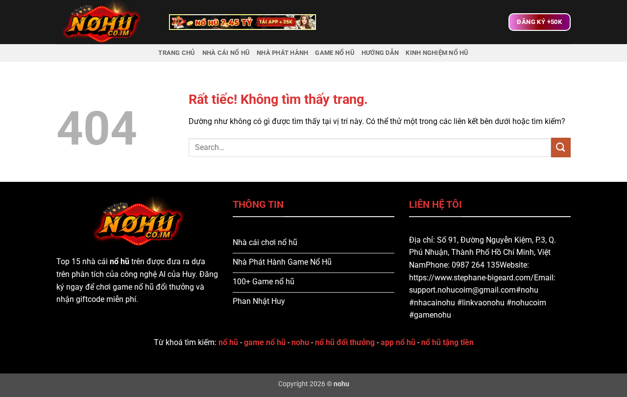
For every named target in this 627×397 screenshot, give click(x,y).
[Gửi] (561, 147)
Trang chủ (176, 52)
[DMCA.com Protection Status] (452, 315)
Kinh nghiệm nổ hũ (437, 52)
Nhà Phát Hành (282, 52)
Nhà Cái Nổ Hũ (226, 52)
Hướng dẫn (380, 52)
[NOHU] (105, 22)
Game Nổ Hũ (335, 52)
